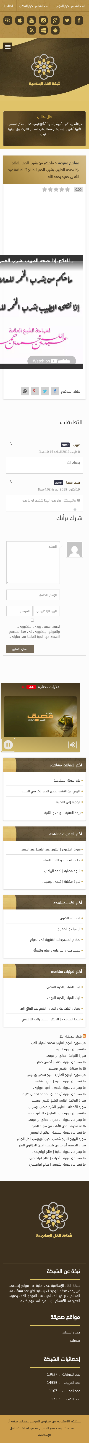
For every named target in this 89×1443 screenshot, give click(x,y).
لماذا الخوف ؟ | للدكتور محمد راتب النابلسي (51, 1019)
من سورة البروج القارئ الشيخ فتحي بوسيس (56, 1075)
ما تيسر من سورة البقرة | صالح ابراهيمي (59, 1151)
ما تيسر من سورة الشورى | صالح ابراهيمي (57, 1164)
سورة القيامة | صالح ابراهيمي (66, 1055)
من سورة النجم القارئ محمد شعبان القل (58, 1043)
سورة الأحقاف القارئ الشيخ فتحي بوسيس (57, 1107)
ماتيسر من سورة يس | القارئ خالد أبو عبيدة (57, 1113)
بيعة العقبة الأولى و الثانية (62, 812)
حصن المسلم (71, 1332)
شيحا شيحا (73, 482)
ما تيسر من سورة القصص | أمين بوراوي (59, 1087)
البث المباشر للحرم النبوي (64, 997)
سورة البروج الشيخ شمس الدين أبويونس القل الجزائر (51, 1139)
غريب (76, 445)
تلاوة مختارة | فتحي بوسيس (61, 881)
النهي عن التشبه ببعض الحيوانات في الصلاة (51, 791)
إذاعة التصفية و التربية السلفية (61, 860)
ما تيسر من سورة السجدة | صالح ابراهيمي (58, 1132)
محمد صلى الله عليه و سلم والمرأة (57, 950)
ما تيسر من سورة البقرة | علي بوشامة (60, 1081)
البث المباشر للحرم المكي (64, 987)
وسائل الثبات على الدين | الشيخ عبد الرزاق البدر (50, 1008)
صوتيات (75, 1340)
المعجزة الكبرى (70, 918)
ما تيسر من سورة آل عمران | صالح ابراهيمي (57, 1119)
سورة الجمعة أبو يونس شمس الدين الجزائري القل (52, 1145)
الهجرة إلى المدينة (68, 802)
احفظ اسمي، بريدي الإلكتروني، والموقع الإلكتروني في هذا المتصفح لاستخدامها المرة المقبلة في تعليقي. (34, 631)
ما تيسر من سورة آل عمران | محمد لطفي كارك (54, 1094)
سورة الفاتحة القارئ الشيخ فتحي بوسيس (58, 1100)
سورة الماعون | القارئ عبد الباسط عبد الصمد (51, 849)
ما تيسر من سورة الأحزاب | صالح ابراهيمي (57, 1158)
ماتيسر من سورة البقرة (71, 1049)
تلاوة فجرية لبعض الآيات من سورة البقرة (58, 1126)
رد (11, 443)
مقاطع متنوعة (68, 163)
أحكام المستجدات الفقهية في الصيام (55, 939)
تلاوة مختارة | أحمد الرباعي (62, 871)
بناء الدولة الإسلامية (67, 780)
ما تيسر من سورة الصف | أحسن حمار (61, 1062)
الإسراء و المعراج (69, 929)
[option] (44, 125)
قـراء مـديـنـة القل (70, 1036)
